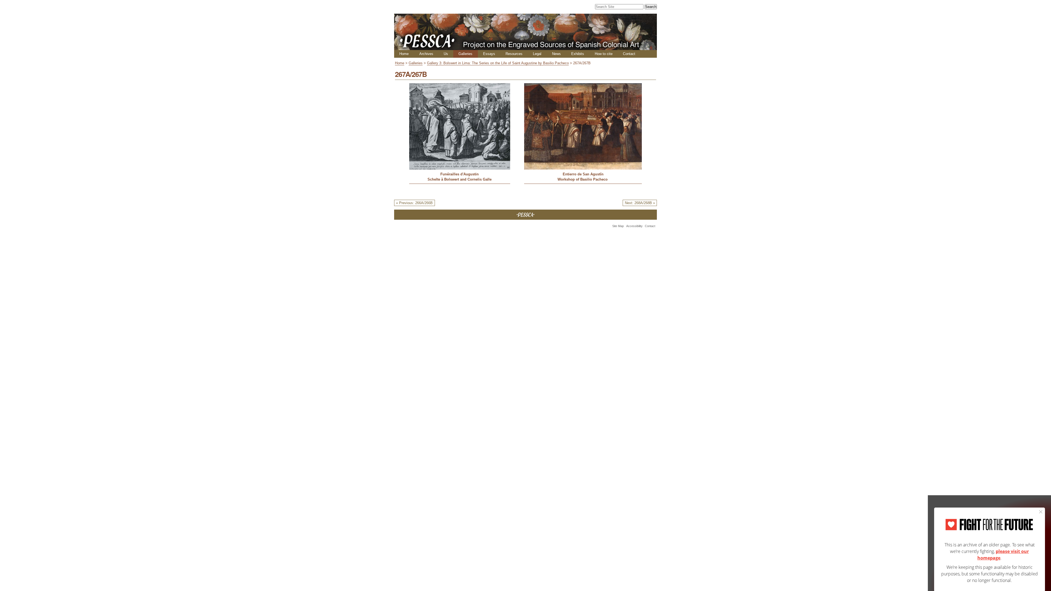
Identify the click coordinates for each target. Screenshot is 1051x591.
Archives (426, 54)
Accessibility (634, 226)
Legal (537, 54)
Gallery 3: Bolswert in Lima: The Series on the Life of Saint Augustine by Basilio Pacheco (498, 63)
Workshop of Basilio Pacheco (583, 179)
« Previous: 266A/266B (414, 203)
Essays (489, 54)
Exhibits (577, 54)
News (556, 54)
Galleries (465, 54)
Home (404, 54)
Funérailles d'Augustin (459, 174)
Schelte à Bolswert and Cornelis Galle (460, 179)
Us (446, 54)
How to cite (604, 54)
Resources (514, 54)
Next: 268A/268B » (640, 203)
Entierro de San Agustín (583, 174)
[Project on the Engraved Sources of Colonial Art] (525, 47)
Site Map (618, 226)
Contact (629, 54)
